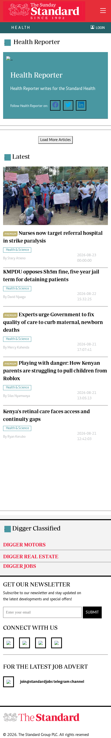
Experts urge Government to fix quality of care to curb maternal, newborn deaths (53, 322)
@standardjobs (40, 682)
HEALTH (21, 27)
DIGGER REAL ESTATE (30, 556)
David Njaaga (16, 297)
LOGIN (99, 28)
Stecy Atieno (16, 258)
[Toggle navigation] (103, 11)
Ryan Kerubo (16, 437)
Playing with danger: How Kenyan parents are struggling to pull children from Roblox (55, 370)
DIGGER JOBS (19, 566)
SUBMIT (92, 612)
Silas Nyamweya (18, 396)
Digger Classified (36, 528)
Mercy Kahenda (18, 348)
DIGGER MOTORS (24, 545)
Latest (21, 156)
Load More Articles (55, 140)
